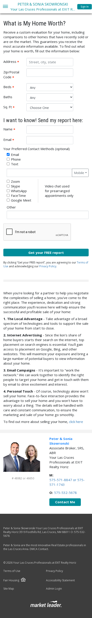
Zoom (15, 181)
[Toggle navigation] (5, 6)
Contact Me (65, 502)
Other (11, 207)
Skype (15, 186)
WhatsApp (19, 191)
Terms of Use (11, 571)
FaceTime (18, 195)
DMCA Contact (39, 549)
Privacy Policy (47, 266)
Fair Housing (11, 580)
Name (13, 129)
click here (76, 421)
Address (13, 61)
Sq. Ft (13, 107)
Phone (16, 159)
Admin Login (54, 588)
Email (13, 139)
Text (14, 164)
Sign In (85, 6)
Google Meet (21, 200)
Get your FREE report (46, 252)
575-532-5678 (65, 492)
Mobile (79, 172)
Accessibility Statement (60, 580)
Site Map (8, 588)
